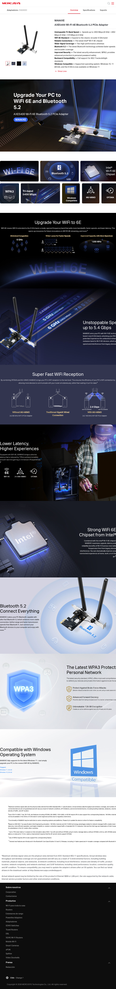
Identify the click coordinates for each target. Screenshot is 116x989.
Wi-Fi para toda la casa (15, 905)
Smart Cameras (12, 945)
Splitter (9, 953)
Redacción (10, 967)
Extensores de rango (14, 913)
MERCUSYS (11, 3)
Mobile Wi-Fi (11, 941)
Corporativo (11, 892)
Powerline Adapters (14, 917)
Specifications (89, 10)
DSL (7, 933)
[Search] (108, 3)
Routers (9, 909)
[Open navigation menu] (112, 3)
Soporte (103, 10)
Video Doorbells (12, 957)
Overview (74, 10)
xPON (8, 949)
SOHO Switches (12, 925)
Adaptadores (12, 10)
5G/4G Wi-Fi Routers (14, 937)
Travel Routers (12, 929)
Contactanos (11, 896)
